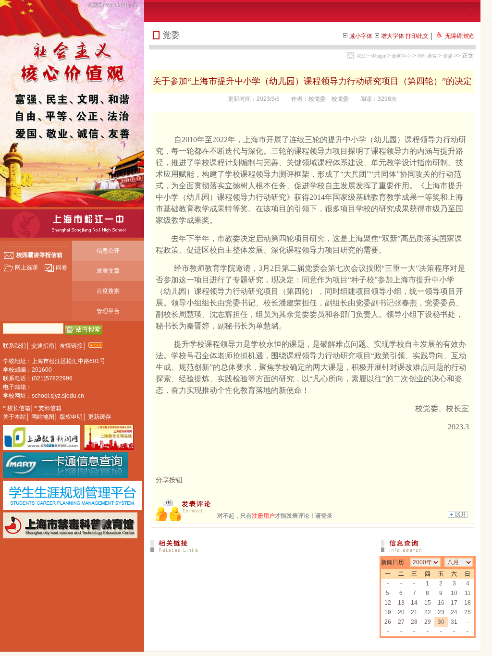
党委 (448, 56)
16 (441, 602)
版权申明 (71, 416)
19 (387, 612)
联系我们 (14, 345)
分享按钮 (169, 480)
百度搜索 (108, 291)
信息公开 (108, 250)
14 (414, 602)
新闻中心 (401, 56)
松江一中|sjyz (371, 56)
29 (427, 622)
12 (387, 602)
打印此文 (417, 36)
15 (427, 602)
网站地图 (42, 416)
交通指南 (42, 345)
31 (454, 622)
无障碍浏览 (459, 36)
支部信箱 (50, 408)
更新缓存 (99, 416)
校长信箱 (18, 408)
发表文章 (108, 270)
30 (441, 622)
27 (401, 622)
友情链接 (71, 345)
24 (454, 612)
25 (467, 612)
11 (468, 593)
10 (454, 593)
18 (467, 602)
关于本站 (14, 416)
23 (441, 612)
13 (401, 602)
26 (387, 622)
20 (401, 612)
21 (414, 612)
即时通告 (427, 56)
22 (427, 612)
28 (414, 622)
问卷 (61, 267)
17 (454, 602)
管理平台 (108, 311)
